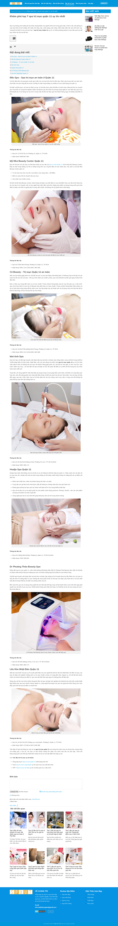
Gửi (11, 795)
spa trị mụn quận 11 (56, 164)
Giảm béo (90, 897)
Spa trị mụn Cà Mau (23, 768)
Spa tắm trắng (67, 903)
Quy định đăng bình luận (54, 791)
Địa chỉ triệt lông (46, 3)
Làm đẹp (90, 3)
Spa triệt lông (66, 897)
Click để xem (36, 799)
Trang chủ (14, 11)
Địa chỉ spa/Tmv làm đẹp (32, 3)
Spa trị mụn (22, 11)
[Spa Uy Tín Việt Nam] (16, 3)
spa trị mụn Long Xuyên (24, 765)
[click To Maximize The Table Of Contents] (13, 38)
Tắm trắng (90, 894)
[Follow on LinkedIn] (52, 911)
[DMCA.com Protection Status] (40, 911)
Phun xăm (90, 903)
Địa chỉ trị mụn (69, 3)
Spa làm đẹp (66, 894)
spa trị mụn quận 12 (29, 762)
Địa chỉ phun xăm (81, 3)
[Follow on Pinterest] (49, 911)
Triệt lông (90, 900)
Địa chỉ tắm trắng (58, 3)
